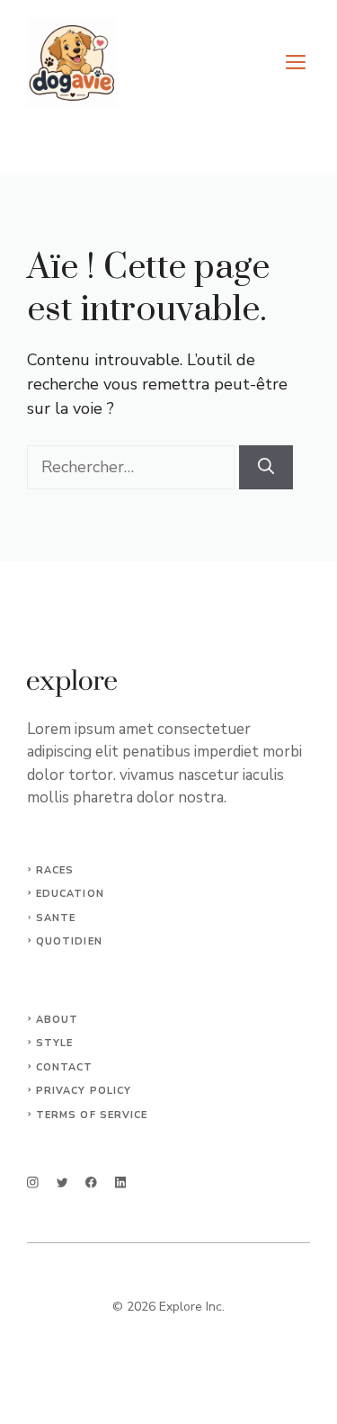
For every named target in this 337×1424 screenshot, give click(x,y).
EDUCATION (70, 893)
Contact (64, 1067)
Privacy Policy (83, 1090)
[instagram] (33, 1182)
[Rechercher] (266, 467)
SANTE (56, 918)
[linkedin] (121, 1182)
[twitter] (62, 1182)
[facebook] (91, 1182)
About (57, 1019)
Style (55, 1043)
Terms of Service (92, 1115)
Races (55, 870)
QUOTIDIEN (69, 941)
